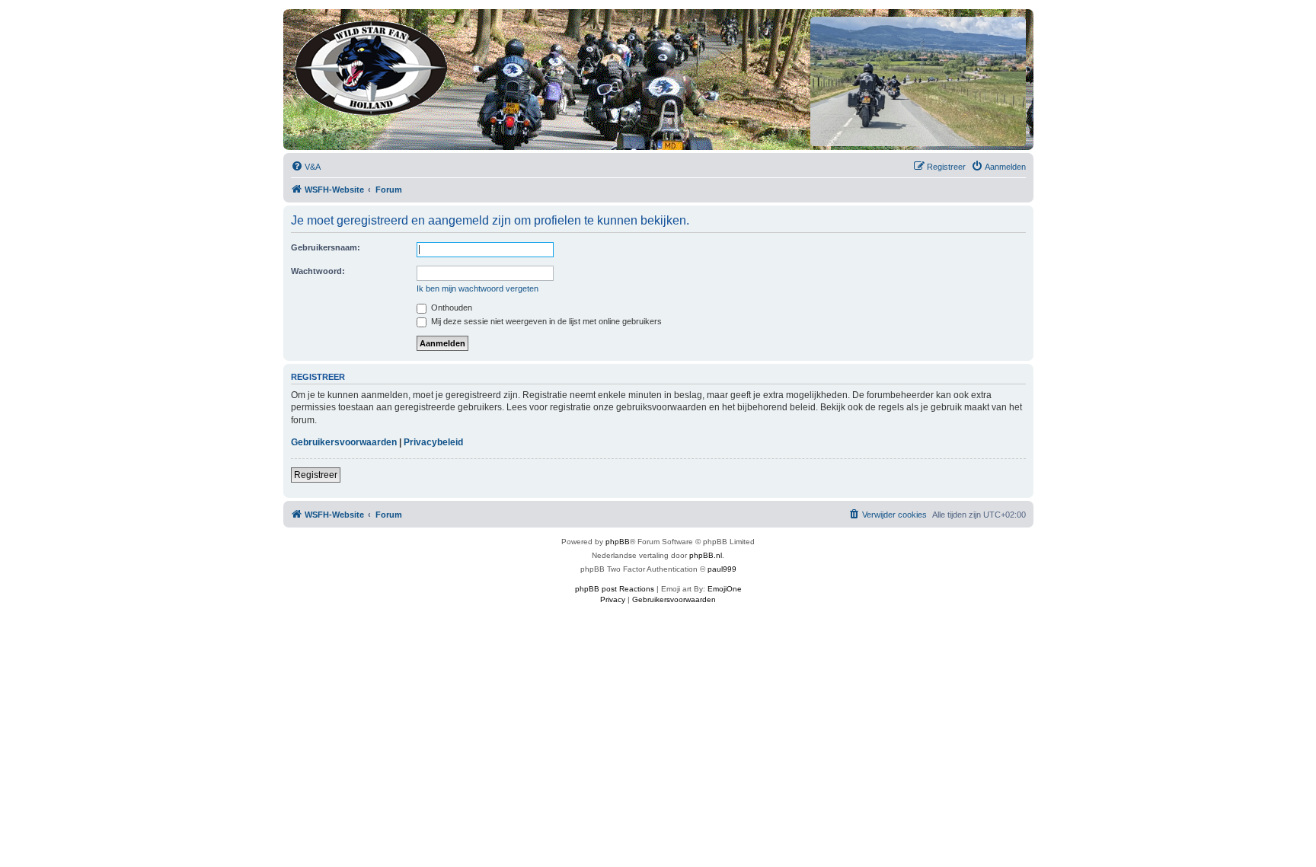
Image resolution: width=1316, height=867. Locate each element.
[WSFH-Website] (372, 65)
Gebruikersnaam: (325, 247)
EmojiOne (725, 589)
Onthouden (450, 307)
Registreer (315, 475)
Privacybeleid (433, 442)
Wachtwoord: (318, 271)
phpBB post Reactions (614, 589)
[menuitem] (306, 167)
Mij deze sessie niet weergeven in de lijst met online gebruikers (545, 321)
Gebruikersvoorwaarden (344, 442)
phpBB (617, 541)
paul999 (722, 569)
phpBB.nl (705, 555)
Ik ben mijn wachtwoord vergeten (477, 288)
